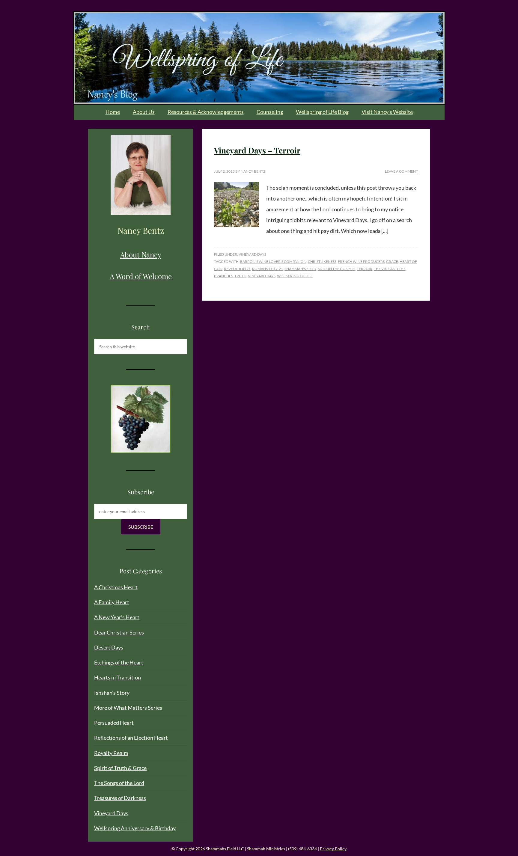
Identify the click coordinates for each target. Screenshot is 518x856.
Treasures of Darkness (120, 798)
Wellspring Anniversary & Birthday (135, 828)
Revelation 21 (237, 268)
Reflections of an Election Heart (131, 737)
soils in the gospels (336, 268)
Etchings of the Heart (118, 662)
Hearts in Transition (117, 677)
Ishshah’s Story (112, 692)
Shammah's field (300, 268)
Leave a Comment (401, 171)
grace (392, 261)
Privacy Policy (333, 848)
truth (240, 276)
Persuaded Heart (114, 722)
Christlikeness (322, 261)
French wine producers (361, 261)
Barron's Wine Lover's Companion (273, 261)
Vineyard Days (252, 254)
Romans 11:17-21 (267, 268)
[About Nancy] (140, 175)
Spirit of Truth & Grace (120, 768)
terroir (364, 268)
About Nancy (140, 254)
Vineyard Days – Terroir (257, 150)
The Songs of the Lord (119, 783)
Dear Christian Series (119, 632)
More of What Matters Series (128, 707)
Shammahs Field (259, 58)
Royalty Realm (111, 753)
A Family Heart (111, 602)
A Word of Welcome (141, 276)
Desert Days (108, 647)
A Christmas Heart (116, 587)
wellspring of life (295, 276)
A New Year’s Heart (116, 617)
